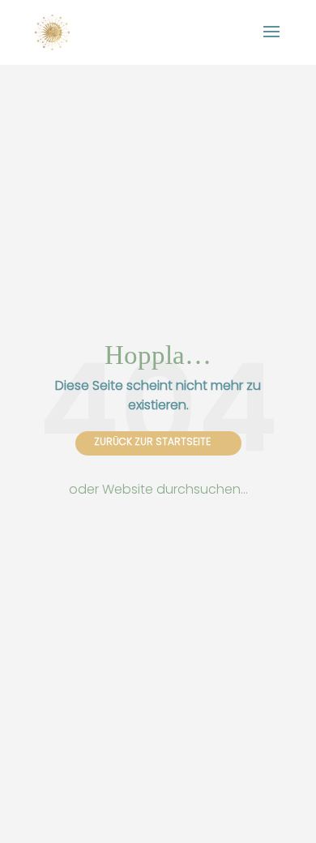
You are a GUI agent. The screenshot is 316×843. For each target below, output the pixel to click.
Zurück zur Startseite (152, 441)
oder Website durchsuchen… (158, 489)
